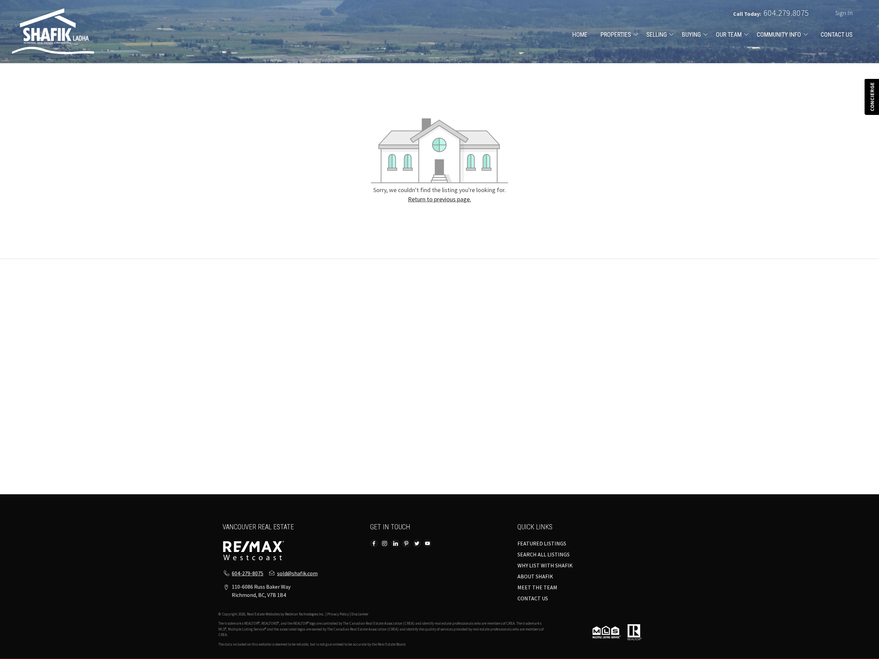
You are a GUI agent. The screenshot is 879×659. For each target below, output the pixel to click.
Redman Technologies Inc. (305, 614)
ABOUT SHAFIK (535, 576)
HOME (579, 34)
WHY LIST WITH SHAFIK (545, 565)
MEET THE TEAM (537, 587)
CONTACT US (837, 34)
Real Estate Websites (264, 614)
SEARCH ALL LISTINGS (543, 554)
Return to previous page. (439, 199)
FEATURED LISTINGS (541, 543)
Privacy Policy (338, 614)
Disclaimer (359, 614)
